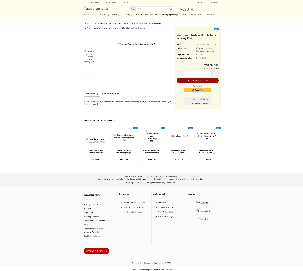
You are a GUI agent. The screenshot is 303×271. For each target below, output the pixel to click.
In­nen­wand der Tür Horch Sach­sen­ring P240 (207, 151)
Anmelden (162, 202)
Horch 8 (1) (210, 15)
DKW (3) (139, 15)
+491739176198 (93, 2)
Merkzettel (214, 2)
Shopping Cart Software (141, 263)
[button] (180, 73)
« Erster (88, 28)
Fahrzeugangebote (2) (169, 15)
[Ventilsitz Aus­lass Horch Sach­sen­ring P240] (136, 56)
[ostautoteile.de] (203, 211)
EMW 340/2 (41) (151, 15)
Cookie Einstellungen (92, 236)
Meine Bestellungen (166, 216)
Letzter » (116, 28)
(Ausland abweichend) (207, 51)
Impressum (88, 212)
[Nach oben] (296, 267)
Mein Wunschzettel (166, 212)
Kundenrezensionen (111, 93)
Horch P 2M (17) (196, 15)
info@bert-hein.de (110, 2)
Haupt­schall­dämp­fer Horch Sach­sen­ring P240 (151, 151)
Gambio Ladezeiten (139, 269)
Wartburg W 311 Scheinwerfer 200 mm (96, 151)
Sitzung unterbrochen (93, 204)
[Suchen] (170, 9)
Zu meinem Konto (165, 207)
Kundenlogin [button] (200, 2)
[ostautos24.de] (203, 202)
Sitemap (87, 208)
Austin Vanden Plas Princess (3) (96, 15)
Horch (184, 15)
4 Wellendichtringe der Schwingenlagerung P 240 (124, 151)
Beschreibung (92, 93)
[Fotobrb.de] (203, 219)
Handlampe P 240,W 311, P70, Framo (179, 151)
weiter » (106, 28)
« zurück (97, 28)
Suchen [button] (125, 2)
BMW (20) (128, 15)
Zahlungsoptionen (91, 216)
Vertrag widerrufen (96, 251)
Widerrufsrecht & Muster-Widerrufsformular (94, 230)
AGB (86, 224)
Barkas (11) (116, 15)
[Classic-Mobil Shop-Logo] (105, 8)
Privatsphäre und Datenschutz (96, 220)
